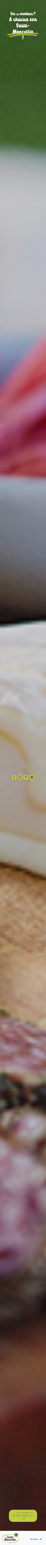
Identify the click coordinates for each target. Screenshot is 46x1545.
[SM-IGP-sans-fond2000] (10, 1534)
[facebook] (14, 777)
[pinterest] (26, 777)
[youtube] (32, 777)
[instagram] (20, 777)
